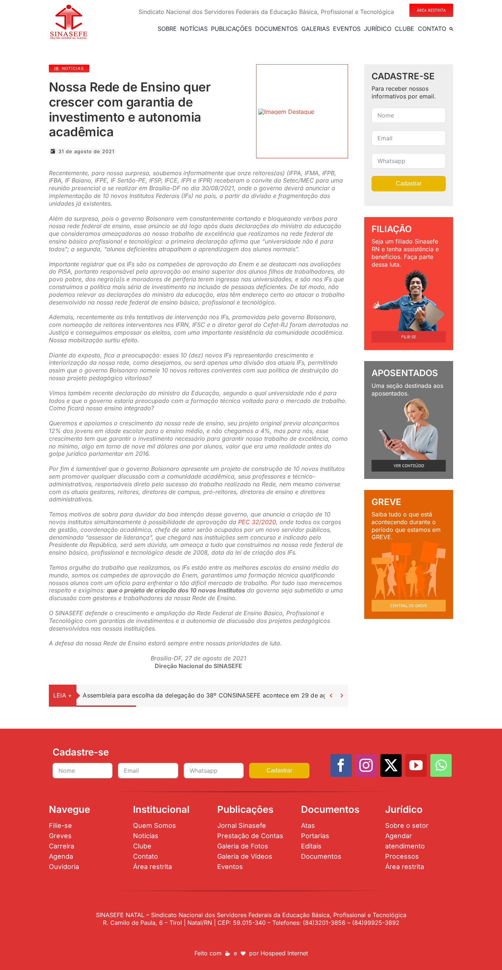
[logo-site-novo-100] (68, 6)
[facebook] (341, 765)
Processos (402, 856)
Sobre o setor (407, 825)
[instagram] (366, 765)
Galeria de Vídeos (244, 856)
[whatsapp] (441, 765)
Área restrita (152, 866)
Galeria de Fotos (242, 846)
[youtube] (416, 765)
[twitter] (391, 765)
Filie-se (60, 825)
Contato (145, 856)
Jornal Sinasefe (241, 825)
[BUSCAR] (451, 28)
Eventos (230, 866)
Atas (308, 825)
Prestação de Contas (250, 836)
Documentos (321, 856)
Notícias (145, 836)
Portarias (315, 836)
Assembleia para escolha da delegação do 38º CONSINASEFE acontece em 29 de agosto (211, 695)
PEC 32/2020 (257, 522)
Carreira (61, 846)
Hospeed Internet (284, 953)
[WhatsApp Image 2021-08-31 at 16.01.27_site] (286, 111)
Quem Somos (154, 825)
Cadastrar (409, 183)
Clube (142, 846)
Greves (60, 836)
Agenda (61, 856)
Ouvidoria (64, 866)
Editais (311, 846)
